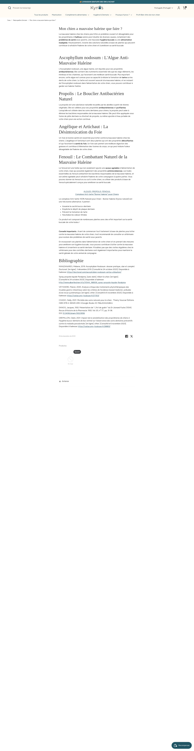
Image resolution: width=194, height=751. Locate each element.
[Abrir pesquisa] (9, 8)
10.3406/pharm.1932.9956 (74, 313)
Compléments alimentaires (76, 15)
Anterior (65, 381)
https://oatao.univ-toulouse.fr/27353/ (83, 295)
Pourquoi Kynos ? (123, 15)
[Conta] (178, 8)
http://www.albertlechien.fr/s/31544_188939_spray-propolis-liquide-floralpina (92, 282)
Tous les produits (41, 15)
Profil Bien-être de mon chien (148, 15)
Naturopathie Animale (20, 20)
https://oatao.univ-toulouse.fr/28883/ (94, 326)
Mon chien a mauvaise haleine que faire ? (43, 20)
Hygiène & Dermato (101, 15)
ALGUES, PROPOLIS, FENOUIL (97, 191)
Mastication (57, 15)
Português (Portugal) (162, 8)
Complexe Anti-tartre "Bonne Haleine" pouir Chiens (97, 194)
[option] (68, 361)
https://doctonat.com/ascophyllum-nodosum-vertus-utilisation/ (94, 272)
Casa (8, 20)
